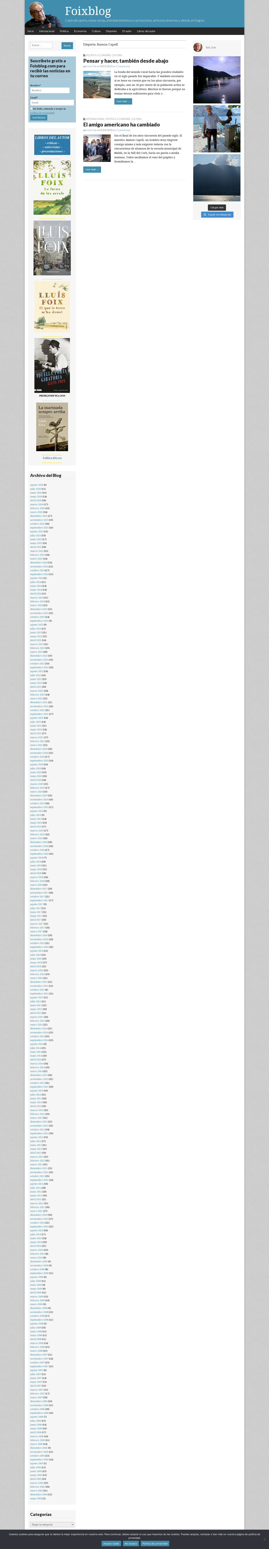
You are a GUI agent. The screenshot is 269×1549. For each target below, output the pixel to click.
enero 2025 (36, 558)
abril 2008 (35, 1339)
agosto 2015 (36, 997)
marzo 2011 (36, 1203)
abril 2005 (35, 1479)
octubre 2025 (37, 523)
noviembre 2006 (39, 1405)
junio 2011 (36, 1191)
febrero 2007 (37, 1393)
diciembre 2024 (38, 562)
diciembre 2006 (38, 1401)
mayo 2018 (36, 869)
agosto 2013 (36, 1090)
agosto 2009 (36, 1277)
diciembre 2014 (38, 1028)
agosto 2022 (36, 671)
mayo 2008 (36, 1335)
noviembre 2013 (39, 1079)
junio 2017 (36, 912)
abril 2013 (35, 1106)
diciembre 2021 (38, 702)
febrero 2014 (37, 1067)
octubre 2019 (37, 803)
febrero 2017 (37, 927)
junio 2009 (36, 1284)
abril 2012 (35, 1152)
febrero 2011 (37, 1207)
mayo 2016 (36, 962)
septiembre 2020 (39, 760)
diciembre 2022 (38, 655)
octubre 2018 (37, 850)
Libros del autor (146, 31)
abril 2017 (35, 919)
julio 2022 (35, 675)
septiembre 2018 (39, 853)
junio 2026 (36, 492)
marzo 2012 (36, 1156)
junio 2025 (36, 539)
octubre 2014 (37, 1036)
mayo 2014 (36, 1055)
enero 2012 (36, 1164)
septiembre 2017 (39, 900)
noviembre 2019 (39, 799)
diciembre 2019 (38, 795)
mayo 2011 (36, 1195)
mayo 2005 (36, 1475)
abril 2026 (35, 500)
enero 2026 (36, 512)
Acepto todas (111, 1543)
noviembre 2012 (39, 1125)
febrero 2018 (37, 881)
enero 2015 (36, 1024)
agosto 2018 (36, 857)
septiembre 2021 (39, 714)
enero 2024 (36, 605)
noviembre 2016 (39, 939)
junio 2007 (36, 1378)
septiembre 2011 (39, 1180)
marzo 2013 (36, 1110)
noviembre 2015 (39, 986)
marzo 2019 (36, 830)
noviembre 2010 (39, 1219)
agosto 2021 (36, 717)
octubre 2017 (37, 896)
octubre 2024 (37, 570)
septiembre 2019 (39, 807)
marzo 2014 (36, 1063)
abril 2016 (35, 966)
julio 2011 (35, 1187)
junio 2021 (36, 725)
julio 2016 (35, 954)
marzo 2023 (36, 644)
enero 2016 (36, 978)
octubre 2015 (37, 989)
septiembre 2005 (39, 1459)
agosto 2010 (36, 1230)
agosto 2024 (36, 578)
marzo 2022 (36, 690)
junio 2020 (36, 772)
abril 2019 (35, 826)
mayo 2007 (36, 1382)
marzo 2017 (36, 923)
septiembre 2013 (39, 1086)
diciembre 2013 (38, 1075)
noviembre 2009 (39, 1265)
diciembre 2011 (38, 1168)
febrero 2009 (37, 1300)
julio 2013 (35, 1094)
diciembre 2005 (38, 1447)
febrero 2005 (37, 1486)
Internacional (46, 31)
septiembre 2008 (39, 1319)
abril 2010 (35, 1246)
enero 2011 (36, 1211)
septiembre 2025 (39, 527)
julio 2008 (35, 1327)
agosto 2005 (36, 1463)
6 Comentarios (122, 130)
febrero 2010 (37, 1253)
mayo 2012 (36, 1149)
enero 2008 (36, 1350)
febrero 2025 (37, 554)
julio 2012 (35, 1141)
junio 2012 (36, 1145)
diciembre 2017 (38, 888)
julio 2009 (35, 1281)
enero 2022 (36, 698)
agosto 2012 (36, 1137)
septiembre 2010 (39, 1226)
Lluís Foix (92, 66)
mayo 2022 (36, 683)
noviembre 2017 (39, 892)
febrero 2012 (37, 1160)
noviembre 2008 (39, 1312)
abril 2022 (35, 686)
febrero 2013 (37, 1114)
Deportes (111, 31)
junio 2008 (36, 1331)
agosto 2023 (36, 624)
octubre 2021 (37, 710)
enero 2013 (36, 1117)
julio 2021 (35, 722)
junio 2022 (36, 679)
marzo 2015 (36, 1017)
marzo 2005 (36, 1483)
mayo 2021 (36, 729)
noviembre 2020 (39, 753)
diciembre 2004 (38, 1494)
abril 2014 (35, 1059)
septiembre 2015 (39, 993)
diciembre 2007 (38, 1354)
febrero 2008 (37, 1347)
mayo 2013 (36, 1102)
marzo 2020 (36, 784)
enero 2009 (36, 1304)
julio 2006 (35, 1420)
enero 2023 (36, 652)
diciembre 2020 (38, 749)
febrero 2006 (37, 1440)
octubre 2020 (37, 756)
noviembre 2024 (39, 566)
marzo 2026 (36, 504)
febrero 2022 (37, 694)
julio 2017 (35, 908)
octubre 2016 (37, 943)
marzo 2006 (36, 1436)
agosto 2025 (36, 531)
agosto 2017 (36, 904)
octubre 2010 (37, 1222)
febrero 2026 (37, 508)
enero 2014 (36, 1071)
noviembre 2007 (39, 1358)
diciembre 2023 (38, 609)
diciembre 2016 (38, 935)
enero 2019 (36, 838)
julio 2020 (35, 768)
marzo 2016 (36, 970)
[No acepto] (264, 1539)
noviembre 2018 (39, 846)
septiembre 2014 (39, 1040)
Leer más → (123, 101)
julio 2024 (35, 582)
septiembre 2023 (39, 620)
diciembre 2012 (38, 1121)
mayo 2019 (36, 822)
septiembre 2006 (39, 1413)
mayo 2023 (36, 636)
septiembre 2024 (39, 574)
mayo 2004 (36, 1498)
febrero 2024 (37, 601)
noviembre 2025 (39, 520)
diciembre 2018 (38, 842)
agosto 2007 (36, 1370)
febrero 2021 (37, 741)
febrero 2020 (37, 787)
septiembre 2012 (39, 1133)
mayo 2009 (36, 1288)
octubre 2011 (37, 1176)
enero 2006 (36, 1444)
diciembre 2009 (38, 1261)
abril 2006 (35, 1432)
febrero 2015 (37, 1020)
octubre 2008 (37, 1316)
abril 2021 (35, 733)
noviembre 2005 (39, 1452)
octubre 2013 (37, 1083)
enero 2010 (36, 1257)
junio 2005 (36, 1471)
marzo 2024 (36, 597)
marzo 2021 (36, 737)
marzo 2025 (36, 551)
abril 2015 (35, 1013)
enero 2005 (36, 1490)
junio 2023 (36, 632)
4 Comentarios (122, 66)
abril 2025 (35, 547)
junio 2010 (36, 1238)
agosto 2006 (36, 1416)
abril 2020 (35, 780)
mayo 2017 (36, 916)
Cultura (96, 31)
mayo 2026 (36, 496)
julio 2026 (35, 489)
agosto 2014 (36, 1044)
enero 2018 (36, 884)
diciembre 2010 (38, 1215)
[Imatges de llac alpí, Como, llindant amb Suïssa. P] (216, 177)
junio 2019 (36, 819)
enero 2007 (36, 1397)
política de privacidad (42, 112)
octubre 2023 (37, 617)
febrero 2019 (37, 834)
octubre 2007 (37, 1362)
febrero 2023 (37, 648)
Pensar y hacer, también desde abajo (125, 61)
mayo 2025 (36, 543)
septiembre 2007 (39, 1366)
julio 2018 (35, 861)
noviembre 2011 (39, 1172)
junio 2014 (36, 1052)
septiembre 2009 (39, 1273)
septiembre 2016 (39, 947)
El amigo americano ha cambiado (121, 124)
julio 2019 (35, 815)
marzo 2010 (36, 1250)
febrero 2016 (37, 974)
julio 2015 (35, 1001)
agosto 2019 (36, 811)
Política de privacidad (155, 1543)
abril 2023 (35, 640)
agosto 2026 (36, 485)
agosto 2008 (36, 1323)
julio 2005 (35, 1467)
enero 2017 (36, 931)
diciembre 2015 (38, 982)
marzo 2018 (36, 877)
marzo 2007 (36, 1389)
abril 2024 (35, 593)
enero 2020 (36, 791)
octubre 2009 (37, 1269)
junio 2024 (36, 586)
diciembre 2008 (38, 1308)
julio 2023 (35, 628)
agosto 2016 (36, 950)
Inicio (30, 31)
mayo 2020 (36, 776)
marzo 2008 (36, 1343)
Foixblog (88, 11)
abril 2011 (35, 1199)
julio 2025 (35, 535)
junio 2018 (36, 865)
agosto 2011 (36, 1183)
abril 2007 (35, 1385)
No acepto (131, 1543)
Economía (80, 31)
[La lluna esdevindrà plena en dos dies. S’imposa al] (216, 79)
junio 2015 (36, 1005)
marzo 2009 (36, 1296)
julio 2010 (35, 1234)
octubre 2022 (37, 663)
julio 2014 (35, 1048)
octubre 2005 (37, 1455)
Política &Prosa (52, 457)
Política (64, 31)
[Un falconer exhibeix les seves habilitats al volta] (216, 128)
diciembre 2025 (38, 516)
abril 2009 (35, 1292)
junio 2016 (36, 958)
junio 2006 (36, 1424)
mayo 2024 (36, 589)
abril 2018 (35, 873)
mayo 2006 (36, 1428)
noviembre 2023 (39, 613)
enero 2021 (36, 745)
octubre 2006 (37, 1409)
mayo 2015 (36, 1009)
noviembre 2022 (39, 659)
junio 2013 (36, 1098)
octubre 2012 (37, 1129)
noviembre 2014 (39, 1032)
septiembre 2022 (39, 667)
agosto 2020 (36, 764)
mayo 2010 (36, 1242)
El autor (127, 31)
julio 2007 (35, 1374)
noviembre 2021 (39, 706)
